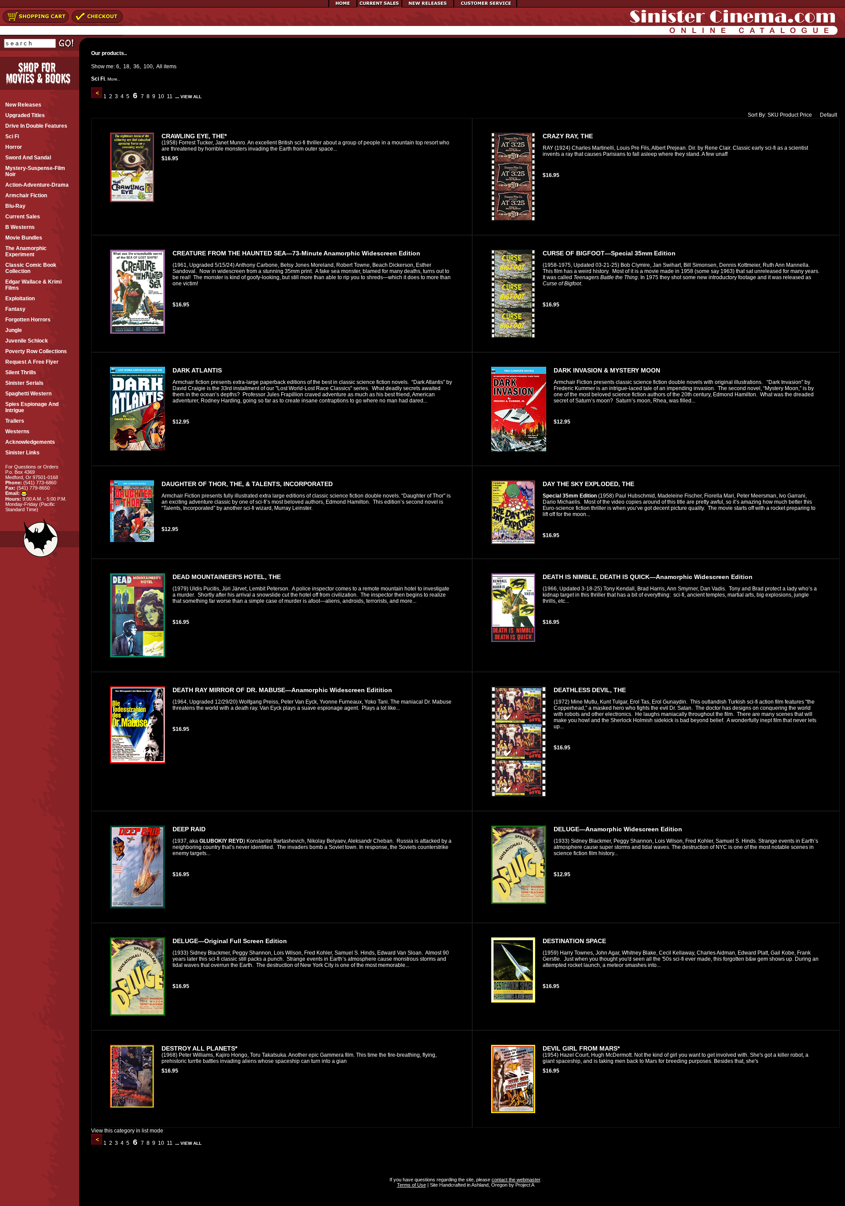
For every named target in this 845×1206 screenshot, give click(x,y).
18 (126, 66)
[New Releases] (428, 6)
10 (161, 96)
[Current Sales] (379, 6)
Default (828, 115)
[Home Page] (343, 6)
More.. (113, 79)
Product (789, 115)
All (159, 66)
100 (148, 66)
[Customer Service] (485, 6)
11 (169, 96)
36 (136, 66)
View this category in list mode (127, 1131)
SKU (773, 115)
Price (806, 115)
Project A (524, 1185)
